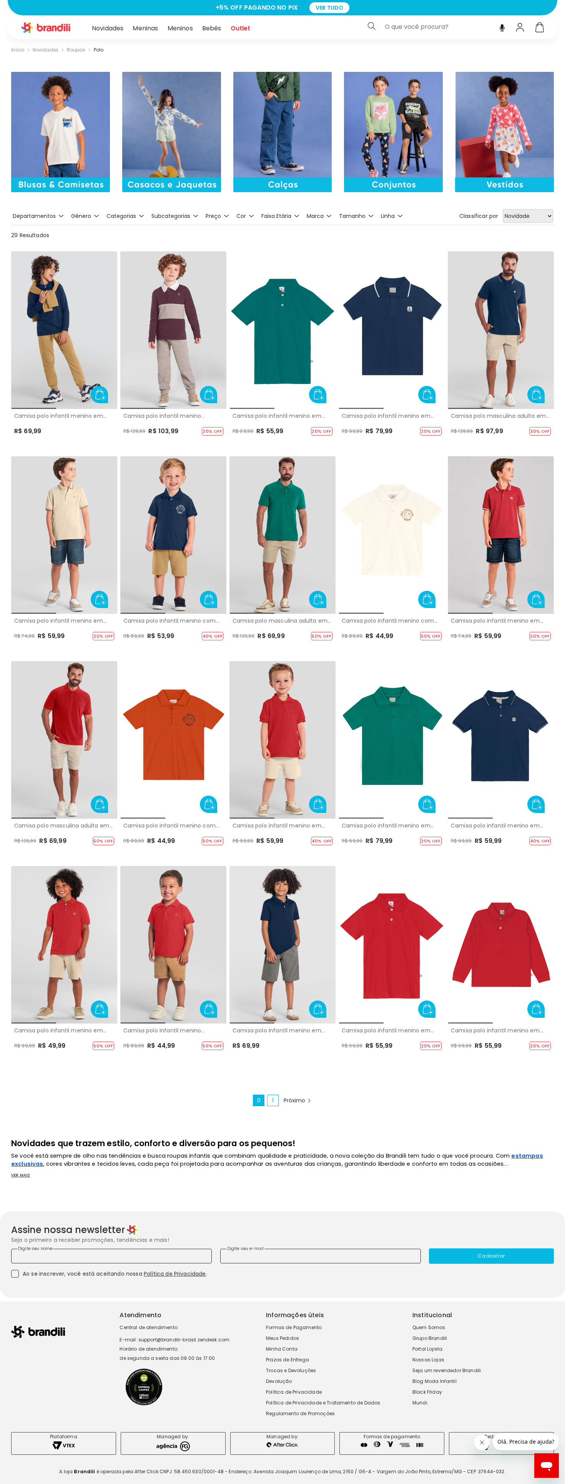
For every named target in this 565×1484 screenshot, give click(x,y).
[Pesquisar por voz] (502, 26)
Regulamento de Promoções (300, 1413)
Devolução (279, 1381)
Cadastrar (491, 1256)
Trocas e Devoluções (291, 1370)
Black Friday (427, 1392)
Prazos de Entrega (287, 1359)
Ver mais (20, 1175)
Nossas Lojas (428, 1359)
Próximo (294, 1100)
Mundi (419, 1402)
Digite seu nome (35, 1248)
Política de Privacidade (175, 1274)
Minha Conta (281, 1349)
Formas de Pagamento (294, 1327)
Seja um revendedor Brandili (446, 1370)
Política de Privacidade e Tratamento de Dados (323, 1402)
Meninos (180, 28)
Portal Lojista (427, 1349)
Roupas (76, 50)
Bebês (211, 28)
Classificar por (478, 216)
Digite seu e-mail (245, 1248)
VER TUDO (357, 8)
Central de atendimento (149, 1327)
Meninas (145, 28)
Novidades (107, 28)
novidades (45, 50)
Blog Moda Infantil (434, 1381)
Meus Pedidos (282, 1338)
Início (17, 50)
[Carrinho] (539, 28)
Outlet (241, 28)
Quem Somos (428, 1327)
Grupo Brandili (429, 1338)
